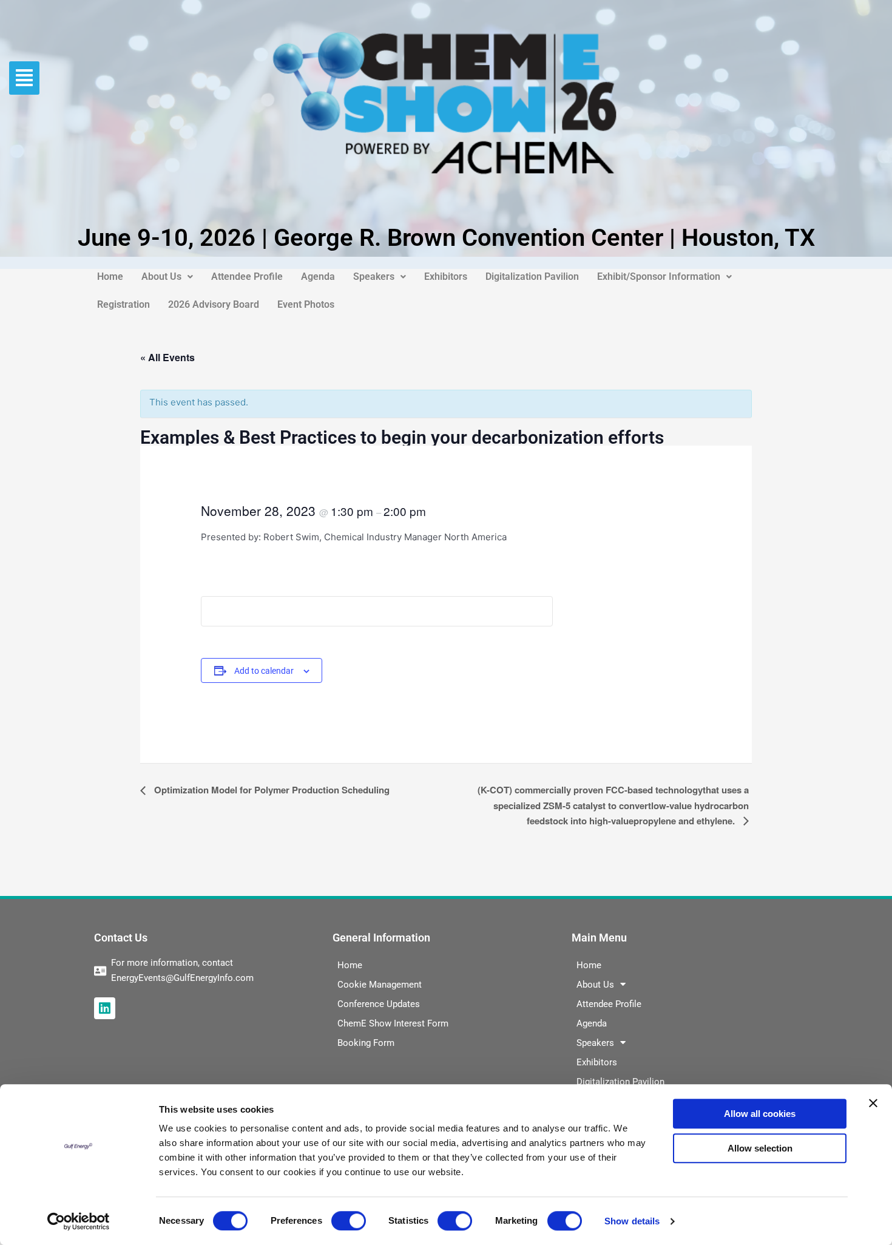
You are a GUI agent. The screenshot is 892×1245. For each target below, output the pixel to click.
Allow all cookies (760, 1113)
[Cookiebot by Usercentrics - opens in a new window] (78, 1221)
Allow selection (760, 1148)
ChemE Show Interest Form (392, 1023)
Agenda (318, 276)
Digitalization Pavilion (532, 276)
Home (110, 276)
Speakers (373, 276)
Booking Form (365, 1042)
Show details (632, 1221)
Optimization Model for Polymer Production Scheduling (271, 789)
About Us (161, 276)
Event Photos (305, 304)
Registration (123, 304)
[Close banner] (873, 1103)
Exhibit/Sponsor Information (658, 276)
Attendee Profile (247, 276)
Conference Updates (378, 1004)
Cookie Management (379, 984)
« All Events (167, 357)
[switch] (348, 1220)
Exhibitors (445, 276)
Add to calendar (264, 671)
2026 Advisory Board (213, 304)
